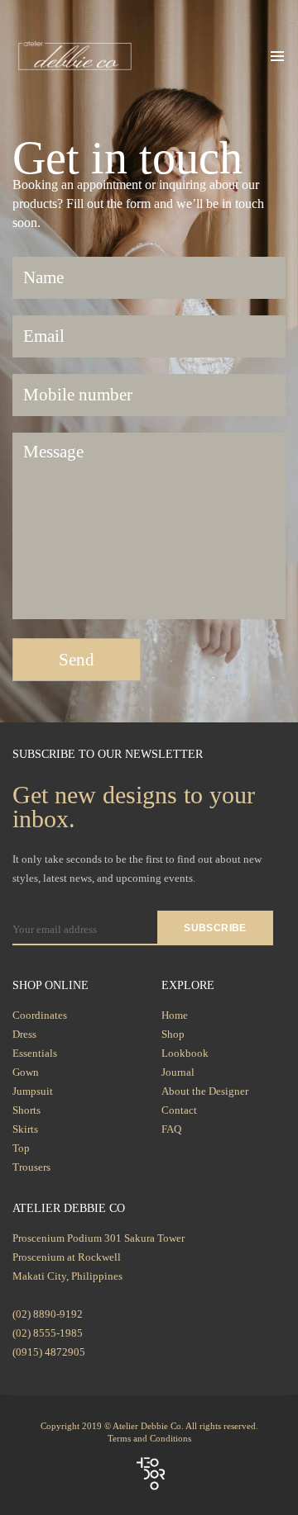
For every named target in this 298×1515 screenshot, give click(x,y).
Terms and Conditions (149, 1438)
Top (21, 1148)
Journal (178, 1072)
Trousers (31, 1167)
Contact (179, 1110)
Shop (173, 1034)
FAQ (171, 1129)
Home (174, 1015)
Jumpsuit (32, 1091)
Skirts (25, 1129)
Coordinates (39, 1015)
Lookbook (185, 1053)
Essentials (34, 1053)
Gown (25, 1072)
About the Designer (204, 1091)
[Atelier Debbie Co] (75, 54)
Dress (24, 1034)
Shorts (26, 1110)
